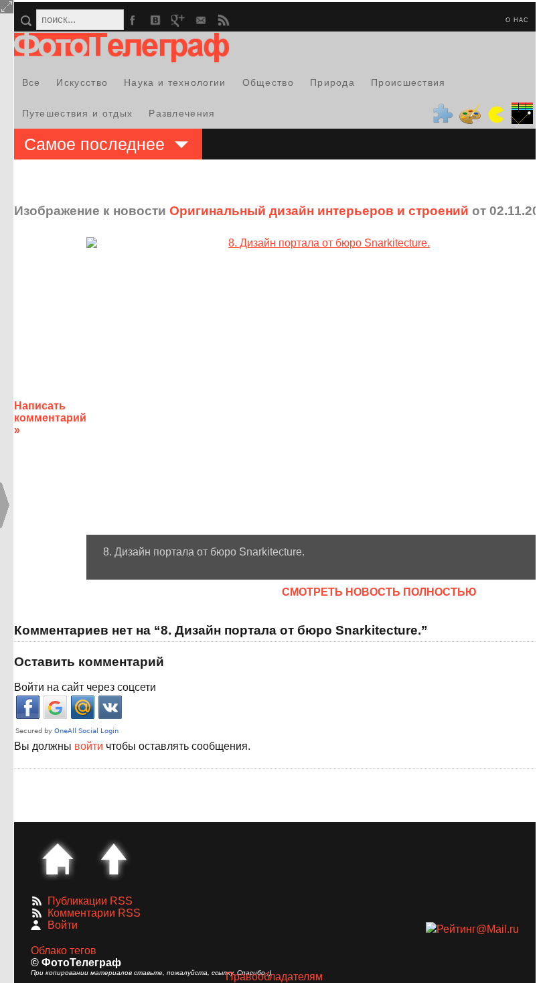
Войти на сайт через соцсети (85, 687)
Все (31, 82)
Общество (268, 82)
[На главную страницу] (57, 859)
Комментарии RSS (94, 913)
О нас (517, 20)
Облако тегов (63, 950)
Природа (332, 82)
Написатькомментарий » (50, 418)
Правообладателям (274, 976)
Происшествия (408, 82)
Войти (63, 925)
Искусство (82, 82)
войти (88, 746)
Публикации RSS (90, 901)
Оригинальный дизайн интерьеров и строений (319, 211)
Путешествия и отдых (77, 113)
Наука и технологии (175, 82)
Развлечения (182, 113)
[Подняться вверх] (114, 859)
